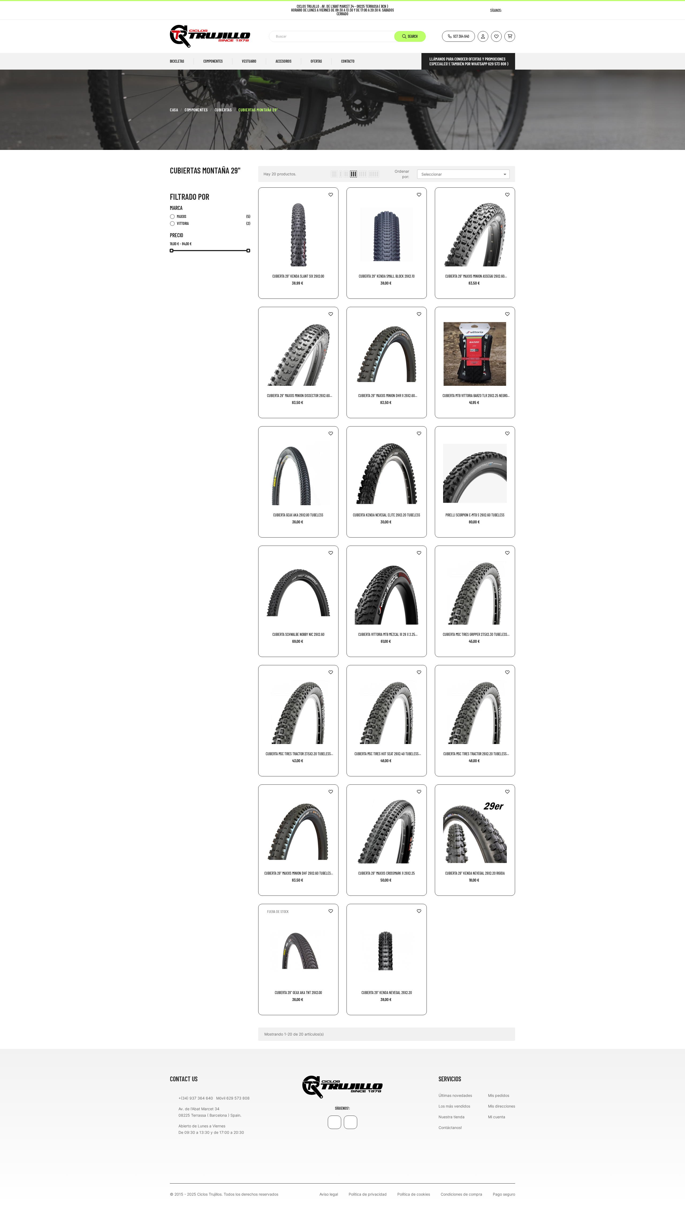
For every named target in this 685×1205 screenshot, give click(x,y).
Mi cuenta (496, 1117)
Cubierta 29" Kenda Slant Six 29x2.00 (298, 276)
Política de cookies (413, 1194)
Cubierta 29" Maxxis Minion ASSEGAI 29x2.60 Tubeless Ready (474, 276)
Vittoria (213, 223)
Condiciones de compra (461, 1194)
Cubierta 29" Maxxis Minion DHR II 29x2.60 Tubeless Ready (386, 396)
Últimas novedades (455, 1095)
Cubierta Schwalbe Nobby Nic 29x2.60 (298, 634)
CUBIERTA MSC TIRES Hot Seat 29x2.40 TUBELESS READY (386, 754)
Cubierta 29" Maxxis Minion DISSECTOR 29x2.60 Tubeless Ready (298, 396)
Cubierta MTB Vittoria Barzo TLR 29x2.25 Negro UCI (475, 396)
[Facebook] (506, 10)
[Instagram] (513, 10)
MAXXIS (213, 216)
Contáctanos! (450, 1127)
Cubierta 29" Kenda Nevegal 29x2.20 (386, 993)
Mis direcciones (501, 1106)
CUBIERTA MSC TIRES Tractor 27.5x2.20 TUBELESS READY (298, 754)
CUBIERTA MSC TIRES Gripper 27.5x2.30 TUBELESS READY (475, 634)
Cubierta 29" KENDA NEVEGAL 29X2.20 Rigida (475, 873)
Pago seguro (504, 1194)
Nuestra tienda (452, 1117)
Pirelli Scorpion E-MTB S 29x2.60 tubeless (475, 515)
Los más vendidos (454, 1106)
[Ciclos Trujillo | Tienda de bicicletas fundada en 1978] (342, 1086)
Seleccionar (464, 174)
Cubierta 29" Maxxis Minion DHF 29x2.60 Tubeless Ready (298, 873)
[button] (458, 36)
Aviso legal (328, 1194)
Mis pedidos (498, 1095)
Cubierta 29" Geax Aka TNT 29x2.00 (298, 993)
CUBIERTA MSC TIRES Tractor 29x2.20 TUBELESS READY (475, 754)
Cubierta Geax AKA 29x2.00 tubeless (298, 515)
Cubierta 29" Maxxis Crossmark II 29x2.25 (386, 873)
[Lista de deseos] (496, 36)
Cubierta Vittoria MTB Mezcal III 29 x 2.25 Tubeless (386, 634)
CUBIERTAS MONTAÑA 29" (205, 170)
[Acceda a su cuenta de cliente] (483, 36)
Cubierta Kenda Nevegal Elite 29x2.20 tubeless (386, 515)
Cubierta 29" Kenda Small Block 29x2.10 (386, 276)
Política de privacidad (368, 1194)
